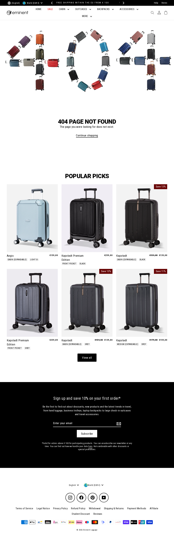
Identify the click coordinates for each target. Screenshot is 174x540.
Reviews (97, 513)
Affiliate (154, 508)
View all (87, 357)
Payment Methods (136, 508)
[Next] (122, 3)
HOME (39, 9)
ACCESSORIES (127, 9)
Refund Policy (78, 508)
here (90, 446)
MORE (85, 16)
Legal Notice (43, 508)
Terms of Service (24, 508)
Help (156, 3)
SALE (50, 9)
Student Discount (81, 513)
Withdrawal (95, 508)
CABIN (62, 9)
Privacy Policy (60, 508)
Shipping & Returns (114, 508)
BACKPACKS (103, 9)
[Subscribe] (118, 423)
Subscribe (87, 433)
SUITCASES (81, 9)
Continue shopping (87, 135)
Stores (164, 3)
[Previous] (51, 3)
